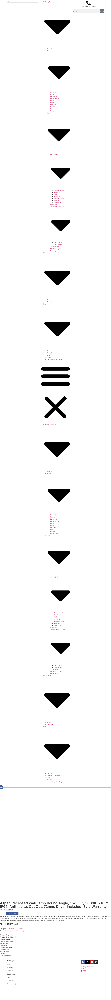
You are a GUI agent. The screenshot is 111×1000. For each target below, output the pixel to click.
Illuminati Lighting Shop (54, 359)
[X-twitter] (87, 962)
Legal (48, 355)
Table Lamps (58, 242)
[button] (55, 392)
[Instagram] (96, 962)
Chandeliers (57, 202)
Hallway (53, 109)
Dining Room (54, 98)
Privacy (49, 357)
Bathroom (53, 96)
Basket (49, 300)
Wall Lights (53, 205)
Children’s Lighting (56, 249)
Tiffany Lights (54, 247)
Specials (49, 49)
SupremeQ (11, 929)
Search (102, 11)
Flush (55, 194)
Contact (49, 351)
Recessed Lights (59, 198)
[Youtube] (92, 962)
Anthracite (6, 931)
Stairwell (53, 92)
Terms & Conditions (53, 353)
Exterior (53, 100)
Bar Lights (57, 200)
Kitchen (52, 102)
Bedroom (53, 94)
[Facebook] (83, 962)
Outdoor (53, 105)
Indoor (52, 107)
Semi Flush (57, 192)
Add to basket (12, 914)
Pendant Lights (59, 190)
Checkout (50, 302)
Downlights (54, 251)
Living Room (54, 111)
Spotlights (57, 196)
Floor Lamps (58, 245)
